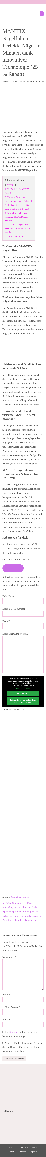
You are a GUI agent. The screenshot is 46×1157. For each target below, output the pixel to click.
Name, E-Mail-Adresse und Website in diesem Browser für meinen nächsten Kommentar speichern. (22, 1047)
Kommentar (9, 957)
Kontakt (11, 1152)
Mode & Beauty (16, 897)
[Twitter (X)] (7, 1118)
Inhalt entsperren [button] (23, 693)
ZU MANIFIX (13, 568)
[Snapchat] (21, 1118)
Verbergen (10, 185)
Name (6, 994)
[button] (36, 14)
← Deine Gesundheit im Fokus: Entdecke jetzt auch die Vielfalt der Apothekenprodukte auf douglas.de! (20, 907)
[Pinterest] (11, 1118)
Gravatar (13, 1032)
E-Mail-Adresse (11, 1007)
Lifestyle (26, 897)
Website (6, 1019)
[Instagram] (14, 1118)
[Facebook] (4, 1118)
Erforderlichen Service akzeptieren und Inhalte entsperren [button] (23, 701)
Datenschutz (22, 1152)
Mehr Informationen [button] (23, 688)
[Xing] (24, 1118)
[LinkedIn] (17, 1118)
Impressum (34, 1152)
